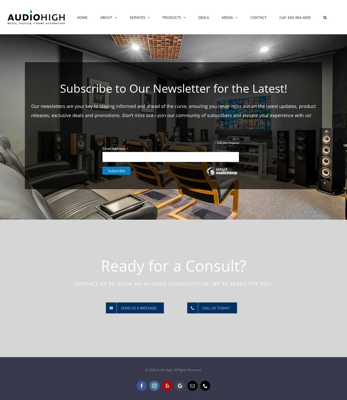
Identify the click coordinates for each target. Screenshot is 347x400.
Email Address (115, 148)
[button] (325, 17)
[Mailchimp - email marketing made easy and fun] (222, 175)
